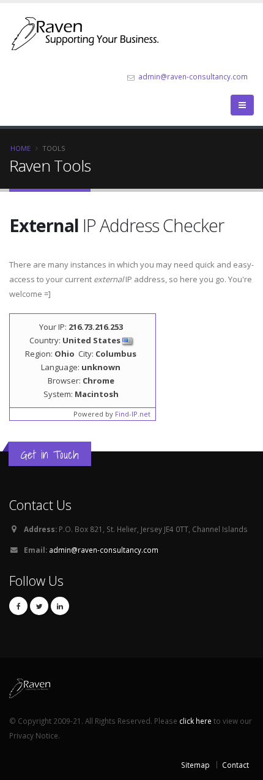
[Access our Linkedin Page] (60, 606)
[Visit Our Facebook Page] (18, 606)
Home (20, 148)
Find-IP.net (132, 413)
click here (195, 721)
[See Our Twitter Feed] (39, 606)
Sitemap (195, 765)
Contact (235, 765)
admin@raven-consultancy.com (193, 76)
